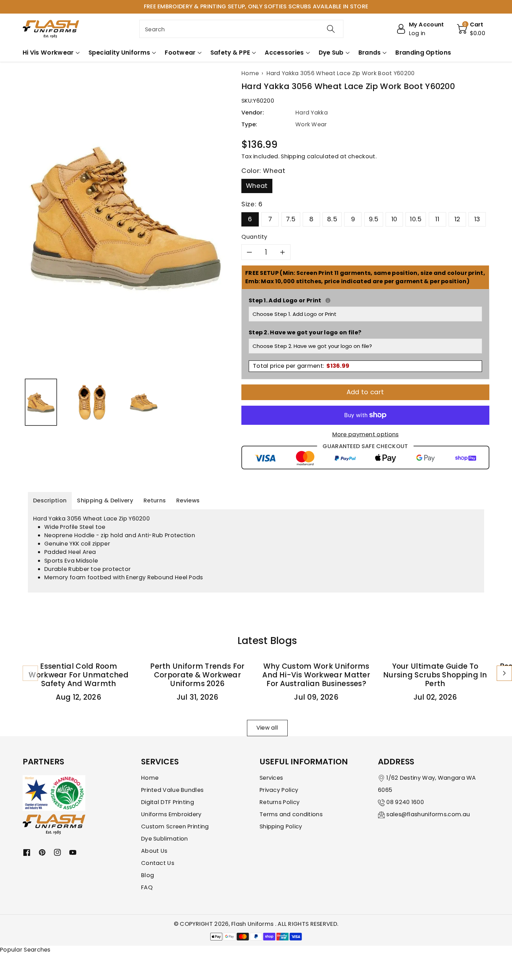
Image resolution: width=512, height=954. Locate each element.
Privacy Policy (278, 790)
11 (437, 219)
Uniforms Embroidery (171, 814)
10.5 (415, 219)
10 (394, 219)
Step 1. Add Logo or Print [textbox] (365, 300)
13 (477, 219)
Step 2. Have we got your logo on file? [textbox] (305, 332)
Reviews (188, 500)
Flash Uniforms (253, 924)
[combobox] (241, 29)
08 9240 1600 (405, 802)
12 (457, 219)
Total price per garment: (301, 366)
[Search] (331, 29)
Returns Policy (279, 802)
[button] (471, 29)
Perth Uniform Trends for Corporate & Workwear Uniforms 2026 (197, 675)
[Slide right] (504, 673)
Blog (147, 875)
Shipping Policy (280, 826)
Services (271, 778)
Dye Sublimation (164, 839)
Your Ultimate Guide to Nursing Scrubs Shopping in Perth (435, 675)
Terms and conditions (291, 814)
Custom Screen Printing (175, 826)
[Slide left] (30, 673)
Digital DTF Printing (167, 802)
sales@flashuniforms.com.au (428, 814)
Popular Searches (25, 950)
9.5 (374, 219)
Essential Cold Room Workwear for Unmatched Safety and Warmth (79, 675)
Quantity (254, 237)
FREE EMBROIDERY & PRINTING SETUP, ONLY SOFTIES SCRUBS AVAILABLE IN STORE (256, 6)
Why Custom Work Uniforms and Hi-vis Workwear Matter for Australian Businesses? (316, 675)
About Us (154, 851)
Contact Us (157, 863)
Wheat (257, 185)
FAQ (147, 887)
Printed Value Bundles (172, 790)
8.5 (332, 219)
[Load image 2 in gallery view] (92, 402)
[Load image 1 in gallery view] (40, 402)
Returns (154, 500)
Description (50, 500)
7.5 (291, 219)
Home (149, 778)
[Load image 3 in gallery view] (143, 402)
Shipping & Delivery (105, 500)
